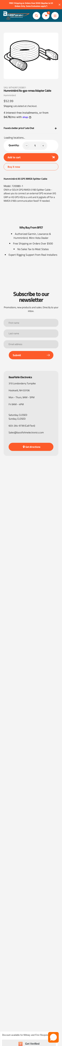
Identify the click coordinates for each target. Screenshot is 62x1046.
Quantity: (14, 145)
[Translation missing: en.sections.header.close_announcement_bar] (59, 4)
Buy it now (14, 167)
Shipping (8, 106)
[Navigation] (55, 15)
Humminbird (10, 95)
